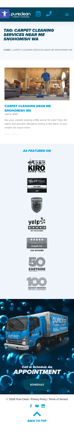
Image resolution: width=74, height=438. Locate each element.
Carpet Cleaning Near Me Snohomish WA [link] (27, 108)
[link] (4, 13)
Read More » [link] (11, 134)
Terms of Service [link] (58, 399)
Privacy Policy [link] (39, 399)
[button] (67, 14)
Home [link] (7, 50)
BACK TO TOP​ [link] (37, 421)
